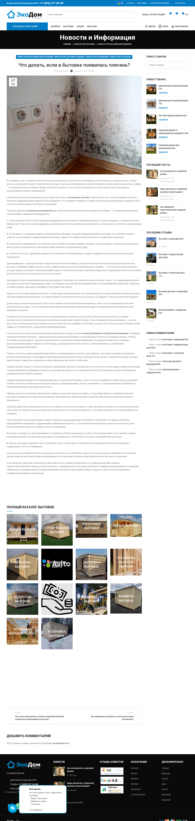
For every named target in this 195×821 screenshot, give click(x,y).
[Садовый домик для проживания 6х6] (151, 149)
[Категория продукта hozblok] (22, 564)
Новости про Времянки (97, 57)
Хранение (135, 789)
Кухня (165, 789)
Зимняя (134, 778)
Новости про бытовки (84, 44)
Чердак (165, 768)
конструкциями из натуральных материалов (106, 333)
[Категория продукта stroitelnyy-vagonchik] (91, 526)
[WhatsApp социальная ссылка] (102, 3)
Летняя (134, 784)
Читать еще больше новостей (68, 802)
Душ (164, 784)
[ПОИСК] (133, 14)
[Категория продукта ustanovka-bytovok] (57, 633)
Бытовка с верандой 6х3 (175, 339)
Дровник (166, 800)
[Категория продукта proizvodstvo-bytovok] (91, 599)
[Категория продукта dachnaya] (22, 529)
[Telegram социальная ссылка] (111, 3)
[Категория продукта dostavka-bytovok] (91, 564)
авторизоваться (61, 743)
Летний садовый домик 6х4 (173, 115)
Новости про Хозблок (120, 57)
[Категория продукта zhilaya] (126, 525)
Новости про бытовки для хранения (115, 44)
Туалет (165, 778)
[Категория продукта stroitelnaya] (57, 530)
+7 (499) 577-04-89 (28, 784)
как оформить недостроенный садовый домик (173, 210)
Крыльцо (166, 794)
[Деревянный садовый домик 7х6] (151, 104)
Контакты (12, 792)
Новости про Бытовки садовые (69, 57)
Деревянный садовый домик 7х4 (173, 87)
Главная (67, 44)
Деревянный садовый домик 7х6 (173, 102)
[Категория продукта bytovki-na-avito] (57, 564)
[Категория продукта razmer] (126, 598)
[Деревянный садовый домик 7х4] (151, 89)
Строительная (138, 794)
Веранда (166, 773)
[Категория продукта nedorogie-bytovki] (22, 599)
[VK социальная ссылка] (106, 3)
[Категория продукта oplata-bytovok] (57, 599)
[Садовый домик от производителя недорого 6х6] (151, 134)
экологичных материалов (39, 210)
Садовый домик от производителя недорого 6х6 (173, 131)
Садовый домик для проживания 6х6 (169, 146)
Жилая (134, 773)
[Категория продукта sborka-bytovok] (22, 631)
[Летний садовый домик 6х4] (151, 119)
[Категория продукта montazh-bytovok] (126, 562)
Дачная (135, 768)
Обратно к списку (74, 716)
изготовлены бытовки (78, 197)
